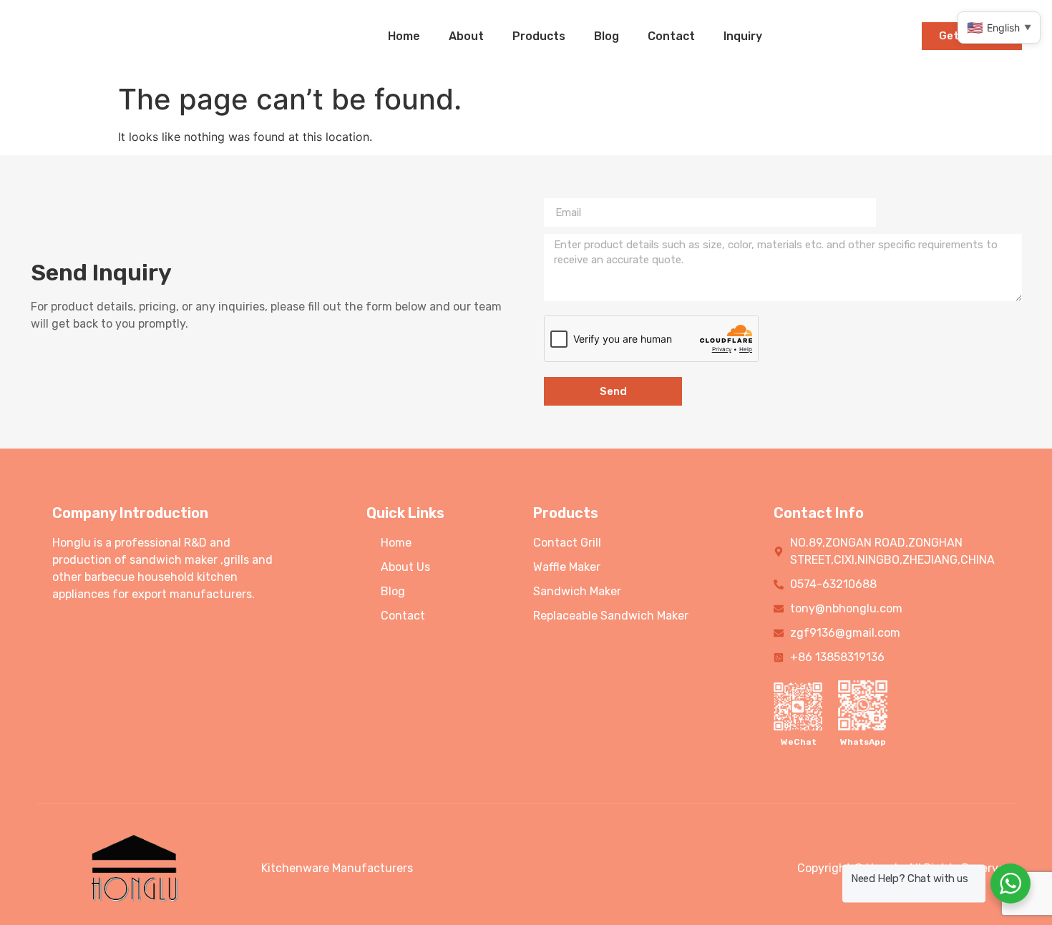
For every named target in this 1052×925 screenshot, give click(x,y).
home (404, 36)
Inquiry (743, 36)
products (538, 36)
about (466, 36)
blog (606, 36)
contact (671, 36)
